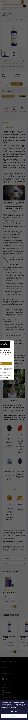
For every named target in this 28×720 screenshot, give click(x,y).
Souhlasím (14, 716)
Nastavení (14, 711)
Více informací (12, 707)
